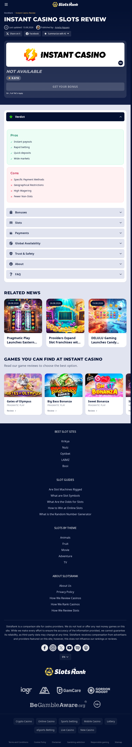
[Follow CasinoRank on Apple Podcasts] (85, 647)
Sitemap (118, 742)
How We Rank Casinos (65, 604)
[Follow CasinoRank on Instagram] (53, 647)
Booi (65, 466)
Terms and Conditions (18, 742)
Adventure (65, 556)
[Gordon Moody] (99, 690)
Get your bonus (65, 87)
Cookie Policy (40, 742)
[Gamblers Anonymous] (44, 690)
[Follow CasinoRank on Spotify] (77, 647)
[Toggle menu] (6, 4)
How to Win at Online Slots (65, 508)
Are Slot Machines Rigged (65, 489)
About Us (65, 586)
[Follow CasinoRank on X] (61, 647)
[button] (65, 116)
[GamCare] (69, 690)
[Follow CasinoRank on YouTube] (69, 647)
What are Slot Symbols (65, 495)
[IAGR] (26, 690)
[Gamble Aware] (58, 704)
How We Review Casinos (65, 598)
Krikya (65, 441)
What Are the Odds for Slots (65, 502)
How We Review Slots (65, 610)
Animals (65, 537)
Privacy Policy (65, 592)
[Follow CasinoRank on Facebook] (44, 647)
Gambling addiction (76, 742)
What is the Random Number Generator (65, 514)
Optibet (65, 454)
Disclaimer (56, 742)
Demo (35, 377)
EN (63, 656)
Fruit (65, 544)
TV (65, 562)
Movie (65, 550)
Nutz (65, 447)
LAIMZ (65, 460)
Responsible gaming (100, 742)
